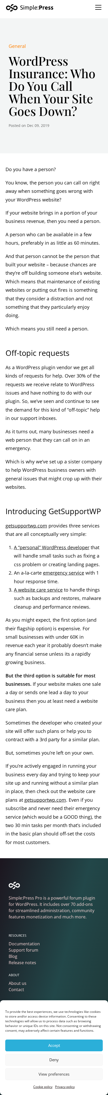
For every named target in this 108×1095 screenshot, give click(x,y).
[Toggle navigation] (98, 7)
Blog (13, 956)
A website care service (38, 590)
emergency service (63, 573)
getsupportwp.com (26, 526)
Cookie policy (42, 1087)
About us (17, 983)
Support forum (23, 950)
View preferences (54, 1074)
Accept (54, 1045)
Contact (16, 989)
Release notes (22, 962)
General (17, 46)
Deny (54, 1059)
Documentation (24, 944)
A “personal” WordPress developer (51, 547)
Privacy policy (65, 1087)
